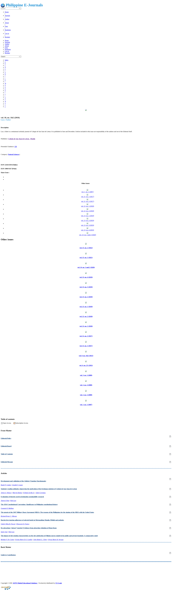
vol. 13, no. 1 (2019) (87, 216)
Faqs (6, 26)
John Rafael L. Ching (40, 539)
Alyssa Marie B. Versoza (55, 539)
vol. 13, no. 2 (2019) (87, 220)
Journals (7, 15)
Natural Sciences (13, 154)
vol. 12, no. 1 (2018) (87, 206)
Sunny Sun (4, 532)
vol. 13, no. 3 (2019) (87, 225)
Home (7, 12)
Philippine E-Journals (24, 5)
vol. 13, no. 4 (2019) (87, 230)
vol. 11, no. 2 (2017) (87, 201)
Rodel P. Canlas (6, 485)
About (7, 23)
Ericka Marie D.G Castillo (23, 539)
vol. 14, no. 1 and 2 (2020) (87, 235)
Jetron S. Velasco (6, 493)
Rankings (8, 30)
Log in (7, 33)
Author (7, 19)
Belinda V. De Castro (7, 539)
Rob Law (13, 500)
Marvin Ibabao (17, 493)
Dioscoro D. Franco (22, 524)
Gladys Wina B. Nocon (8, 524)
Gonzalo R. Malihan (7, 508)
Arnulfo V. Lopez (17, 485)
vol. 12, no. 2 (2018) (87, 211)
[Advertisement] (60, 568)
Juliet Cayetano (41, 493)
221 (16, 146)
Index (6, 60)
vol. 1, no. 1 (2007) (87, 192)
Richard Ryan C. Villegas (9, 516)
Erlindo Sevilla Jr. (29, 493)
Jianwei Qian (5, 500)
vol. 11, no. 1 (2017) (87, 196)
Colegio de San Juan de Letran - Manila (21, 139)
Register (7, 37)
